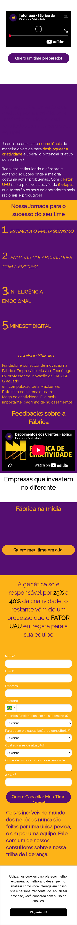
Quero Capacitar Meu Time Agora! (39, 798)
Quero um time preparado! (38, 58)
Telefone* (12, 701)
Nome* (10, 656)
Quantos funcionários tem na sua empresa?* (37, 716)
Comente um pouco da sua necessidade (35, 760)
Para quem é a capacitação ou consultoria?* (37, 731)
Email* (9, 671)
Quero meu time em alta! (38, 549)
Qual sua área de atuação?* (25, 745)
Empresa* (12, 686)
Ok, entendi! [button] (38, 912)
